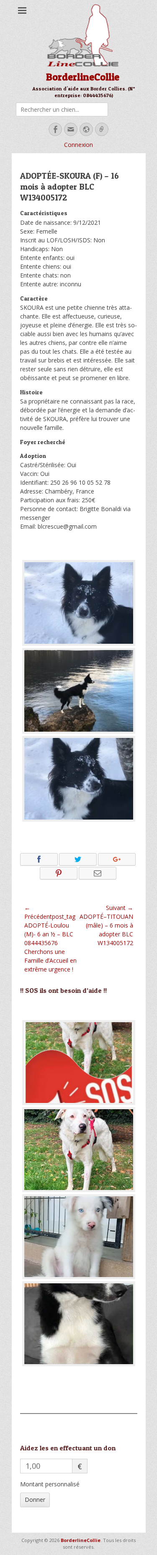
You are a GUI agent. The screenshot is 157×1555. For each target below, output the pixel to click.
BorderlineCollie (82, 77)
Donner (35, 1500)
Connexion (78, 145)
